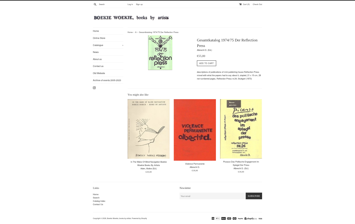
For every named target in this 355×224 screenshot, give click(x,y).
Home (96, 30)
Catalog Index (99, 200)
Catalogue (108, 45)
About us (97, 59)
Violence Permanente (195, 163)
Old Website (99, 73)
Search (96, 197)
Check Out (257, 4)
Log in (130, 4)
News (96, 52)
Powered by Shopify (139, 218)
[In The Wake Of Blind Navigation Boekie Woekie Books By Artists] (149, 129)
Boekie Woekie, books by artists (119, 218)
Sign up (139, 4)
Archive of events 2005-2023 (107, 80)
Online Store (99, 38)
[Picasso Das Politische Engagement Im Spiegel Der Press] (241, 128)
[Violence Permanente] (195, 130)
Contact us (98, 66)
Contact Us (98, 204)
